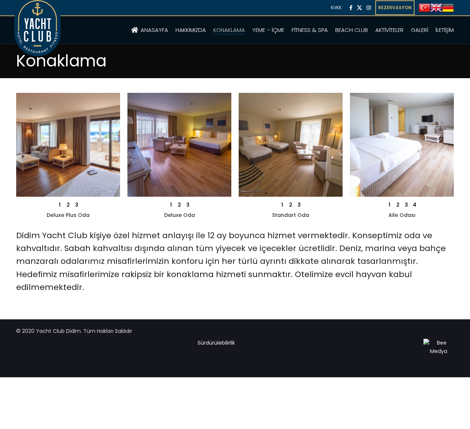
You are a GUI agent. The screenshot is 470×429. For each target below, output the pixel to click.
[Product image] (68, 145)
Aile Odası (402, 215)
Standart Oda (290, 215)
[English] (436, 7)
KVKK (336, 7)
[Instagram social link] (368, 8)
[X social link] (359, 8)
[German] (448, 7)
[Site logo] (37, 36)
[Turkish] (424, 7)
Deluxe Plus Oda (68, 215)
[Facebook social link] (351, 8)
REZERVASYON (395, 7)
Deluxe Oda (179, 215)
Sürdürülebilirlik (216, 342)
